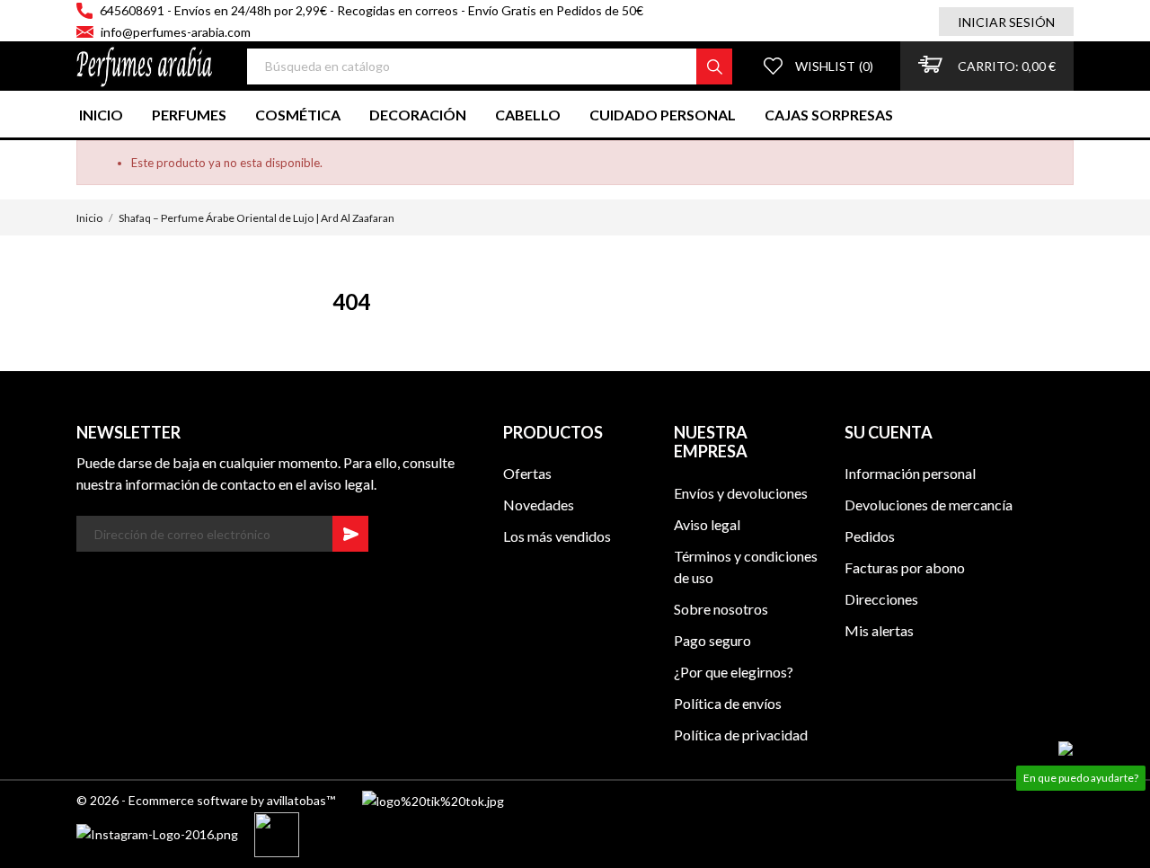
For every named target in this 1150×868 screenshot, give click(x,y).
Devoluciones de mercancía (929, 504)
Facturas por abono (905, 567)
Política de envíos (728, 703)
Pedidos (870, 536)
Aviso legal (707, 524)
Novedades (538, 504)
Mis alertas (879, 630)
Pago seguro (712, 640)
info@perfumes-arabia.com (176, 32)
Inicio (101, 114)
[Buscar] (714, 66)
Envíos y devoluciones (741, 492)
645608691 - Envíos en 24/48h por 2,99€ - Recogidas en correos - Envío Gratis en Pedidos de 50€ (371, 10)
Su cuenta (889, 432)
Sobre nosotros (721, 608)
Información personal (910, 473)
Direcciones (881, 598)
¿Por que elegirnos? (733, 671)
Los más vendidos (557, 536)
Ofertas (527, 473)
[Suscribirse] (350, 534)
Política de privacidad (741, 734)
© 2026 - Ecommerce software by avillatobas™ (219, 800)
